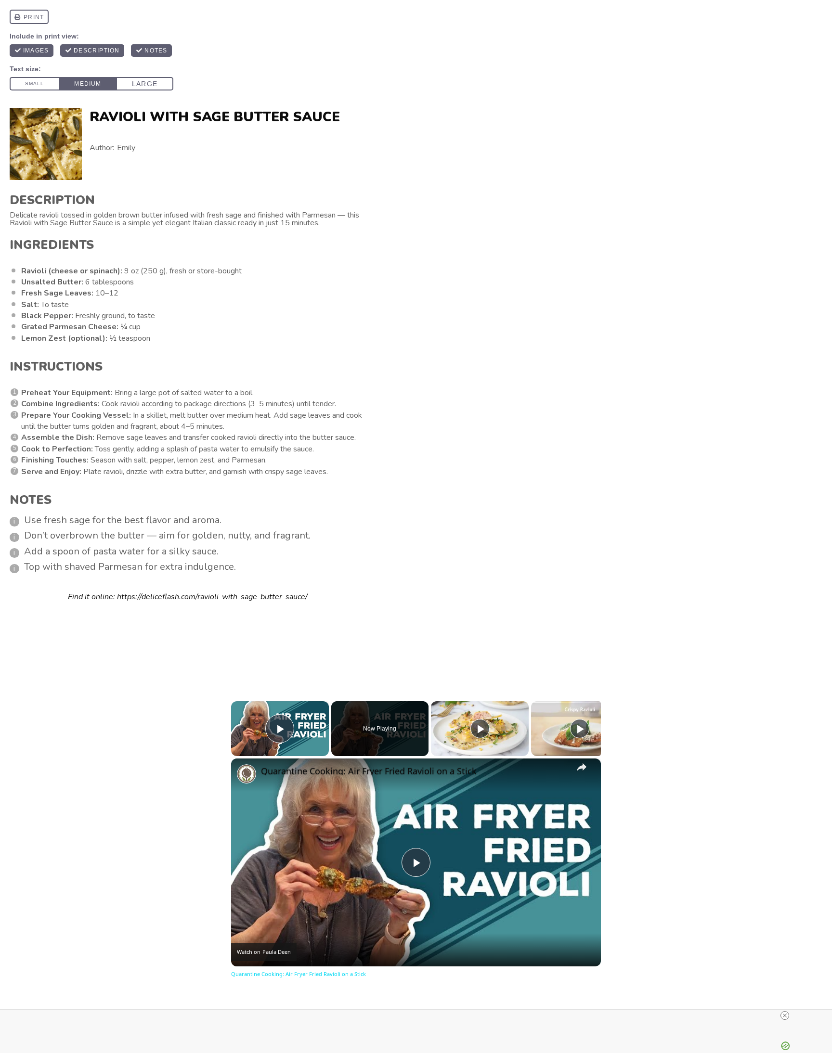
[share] (581, 767)
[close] (784, 1015)
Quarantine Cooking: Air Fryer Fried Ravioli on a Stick (369, 771)
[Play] (480, 728)
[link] (246, 773)
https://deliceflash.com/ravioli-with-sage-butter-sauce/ (212, 596)
